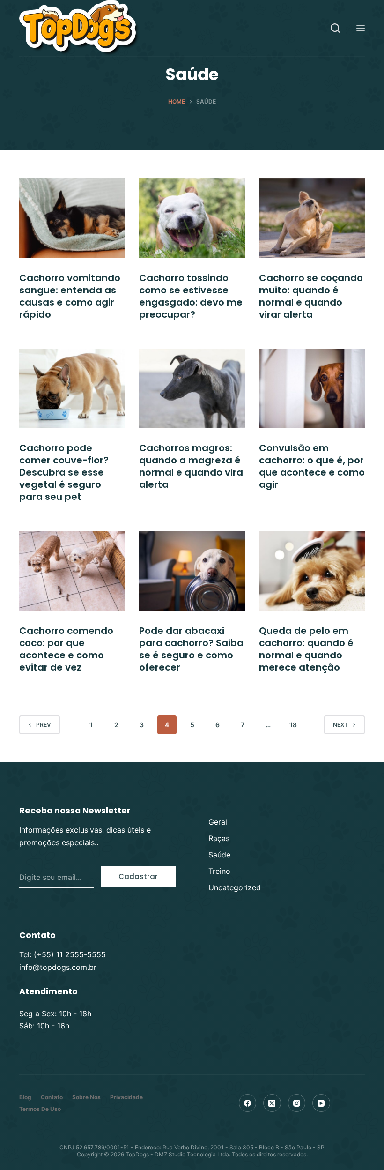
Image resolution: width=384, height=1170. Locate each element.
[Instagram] (297, 1103)
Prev (43, 724)
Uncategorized (234, 887)
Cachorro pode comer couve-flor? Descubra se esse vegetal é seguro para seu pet (64, 472)
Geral (217, 822)
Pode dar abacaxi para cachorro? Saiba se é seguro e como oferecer (191, 649)
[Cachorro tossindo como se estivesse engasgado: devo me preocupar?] (192, 218)
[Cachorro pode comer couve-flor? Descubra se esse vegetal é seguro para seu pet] (72, 388)
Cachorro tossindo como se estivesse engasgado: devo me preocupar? (191, 296)
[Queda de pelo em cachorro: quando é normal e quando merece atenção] (312, 571)
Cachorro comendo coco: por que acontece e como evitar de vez (66, 649)
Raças (218, 838)
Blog (25, 1097)
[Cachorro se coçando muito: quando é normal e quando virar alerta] (312, 218)
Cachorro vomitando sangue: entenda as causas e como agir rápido (69, 296)
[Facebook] (248, 1103)
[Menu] (360, 28)
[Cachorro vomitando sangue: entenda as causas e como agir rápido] (72, 218)
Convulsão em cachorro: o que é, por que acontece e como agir (312, 466)
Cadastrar (138, 876)
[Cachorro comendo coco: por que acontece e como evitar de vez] (72, 571)
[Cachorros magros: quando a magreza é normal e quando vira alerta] (192, 388)
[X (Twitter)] (272, 1103)
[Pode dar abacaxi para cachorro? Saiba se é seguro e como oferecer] (192, 571)
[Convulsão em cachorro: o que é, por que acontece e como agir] (312, 388)
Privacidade (126, 1097)
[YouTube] (321, 1103)
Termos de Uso (40, 1108)
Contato (52, 1097)
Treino (219, 871)
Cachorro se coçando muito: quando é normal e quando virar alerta (311, 296)
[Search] (335, 28)
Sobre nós (86, 1097)
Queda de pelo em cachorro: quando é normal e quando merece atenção (306, 649)
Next (340, 724)
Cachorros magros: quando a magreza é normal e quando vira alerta (191, 466)
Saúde (219, 854)
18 (293, 725)
